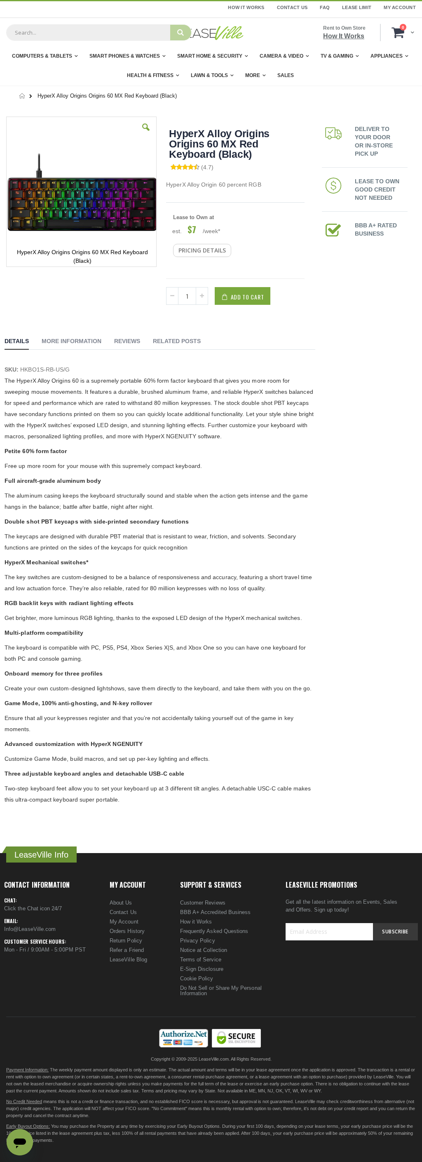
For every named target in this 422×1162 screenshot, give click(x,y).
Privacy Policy (197, 941)
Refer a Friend (127, 950)
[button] (146, 133)
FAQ (325, 7)
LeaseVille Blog (128, 959)
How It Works (246, 7)
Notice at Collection (203, 950)
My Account (400, 7)
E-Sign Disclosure (201, 969)
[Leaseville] (211, 32)
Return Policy (126, 941)
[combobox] (88, 32)
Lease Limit (356, 7)
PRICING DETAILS (202, 250)
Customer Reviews (202, 903)
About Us (121, 903)
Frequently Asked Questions (214, 931)
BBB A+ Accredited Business (215, 912)
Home (22, 96)
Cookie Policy (196, 978)
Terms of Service (200, 959)
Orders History (127, 931)
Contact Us (292, 7)
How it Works (196, 922)
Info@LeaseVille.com (30, 929)
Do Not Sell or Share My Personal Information (221, 990)
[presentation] (23, 342)
